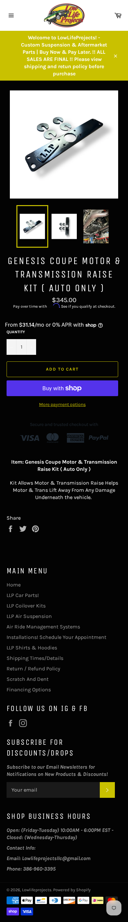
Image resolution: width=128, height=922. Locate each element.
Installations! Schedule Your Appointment (56, 637)
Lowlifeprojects (37, 889)
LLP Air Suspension (29, 616)
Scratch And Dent (28, 679)
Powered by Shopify (72, 889)
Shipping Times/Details (35, 658)
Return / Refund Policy (33, 668)
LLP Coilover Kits (26, 606)
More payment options (62, 404)
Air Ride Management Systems (43, 627)
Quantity (16, 332)
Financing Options (29, 689)
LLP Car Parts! (23, 595)
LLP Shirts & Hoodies (32, 647)
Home (14, 585)
